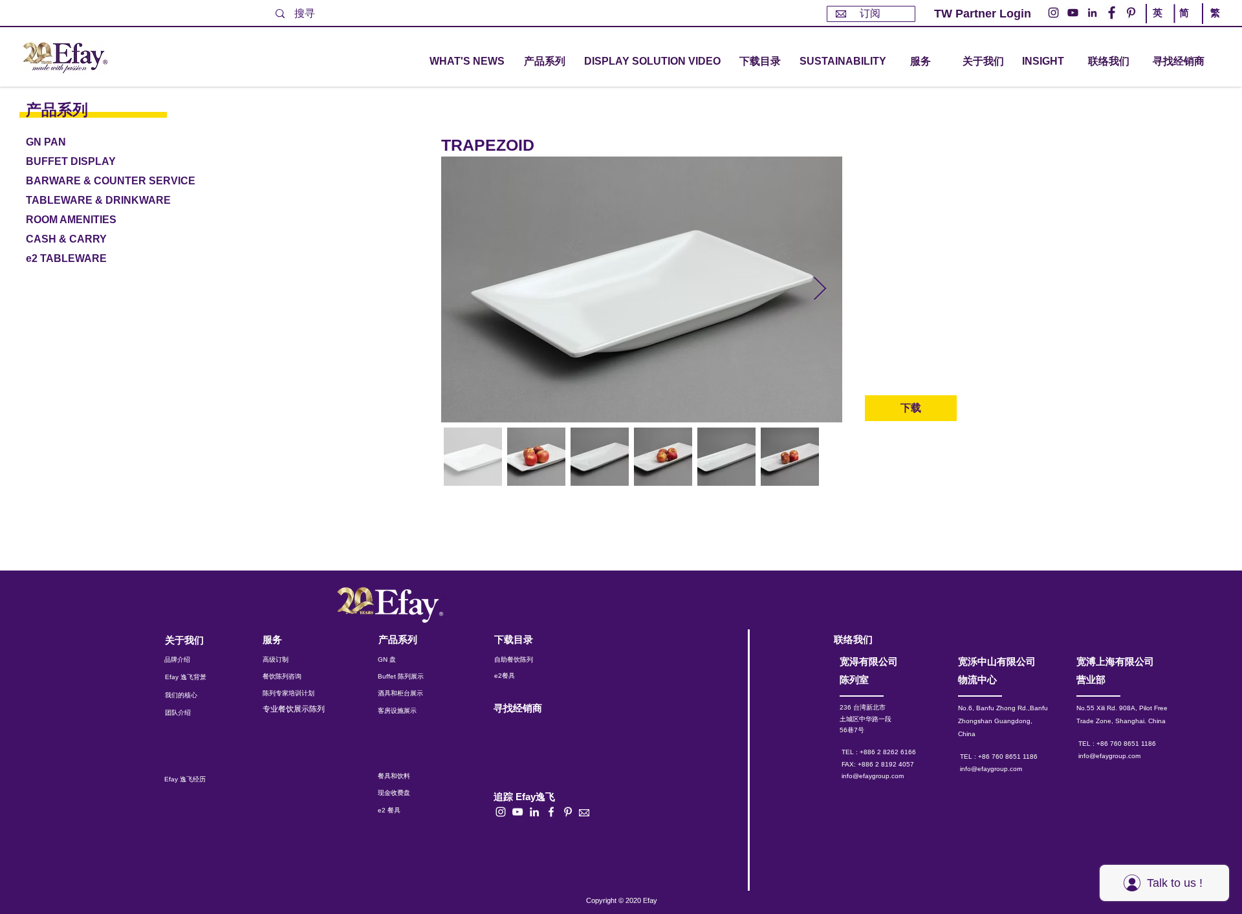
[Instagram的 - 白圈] (1053, 12)
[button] (544, 62)
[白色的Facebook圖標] (551, 811)
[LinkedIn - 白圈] (1092, 12)
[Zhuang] (1186, 24)
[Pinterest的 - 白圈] (1131, 12)
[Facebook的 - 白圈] (1111, 12)
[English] (1160, 24)
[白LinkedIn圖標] (534, 811)
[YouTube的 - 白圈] (1072, 12)
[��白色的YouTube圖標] (517, 811)
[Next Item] (819, 289)
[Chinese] (1212, 24)
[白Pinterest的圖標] (567, 811)
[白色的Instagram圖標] (500, 811)
